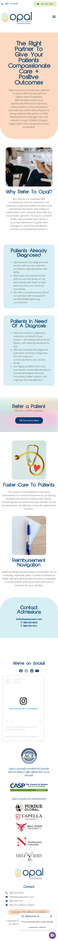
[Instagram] (26, 670)
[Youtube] (37, 670)
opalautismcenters (35, 736)
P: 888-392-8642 (29, 622)
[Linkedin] (31, 670)
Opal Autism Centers (14, 736)
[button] (54, 16)
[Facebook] (20, 670)
